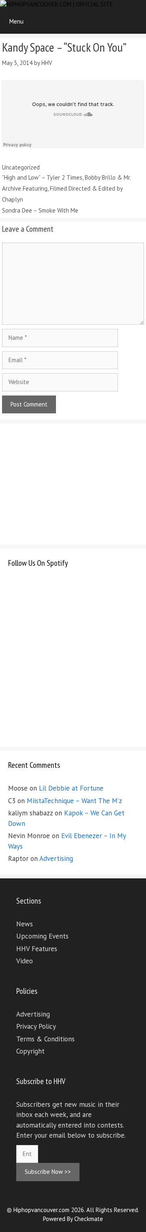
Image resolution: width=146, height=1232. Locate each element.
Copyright (30, 1051)
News (24, 923)
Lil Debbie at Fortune (71, 788)
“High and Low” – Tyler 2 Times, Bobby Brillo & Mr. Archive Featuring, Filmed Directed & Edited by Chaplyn (66, 188)
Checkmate (88, 1219)
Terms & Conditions (45, 1038)
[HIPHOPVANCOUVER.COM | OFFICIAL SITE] (56, 4)
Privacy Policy (36, 1026)
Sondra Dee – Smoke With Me (40, 210)
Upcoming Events (42, 936)
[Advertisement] (69, 482)
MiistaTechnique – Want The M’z (74, 800)
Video (24, 960)
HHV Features (36, 948)
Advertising (56, 858)
